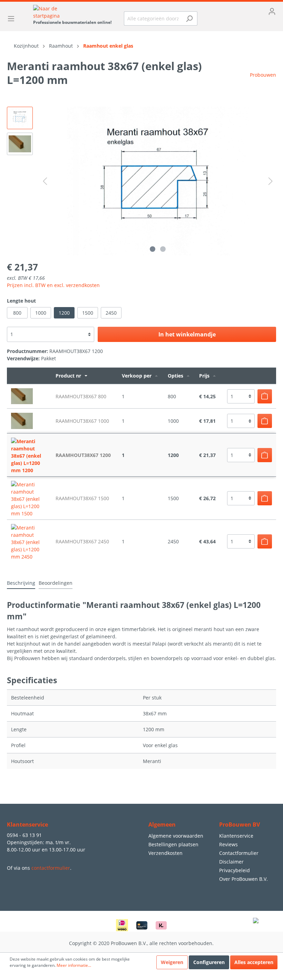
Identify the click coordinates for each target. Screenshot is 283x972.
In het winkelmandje (187, 334)
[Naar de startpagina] (72, 12)
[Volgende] (270, 181)
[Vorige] (45, 181)
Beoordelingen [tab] (55, 583)
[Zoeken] (189, 18)
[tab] (21, 582)
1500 (87, 312)
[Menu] (13, 19)
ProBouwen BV (239, 824)
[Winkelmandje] (241, 22)
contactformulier (50, 868)
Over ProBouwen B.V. (243, 879)
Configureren (209, 962)
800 (17, 312)
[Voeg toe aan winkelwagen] (264, 396)
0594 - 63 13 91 (24, 835)
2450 (111, 312)
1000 (40, 312)
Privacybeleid (234, 870)
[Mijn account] (241, 11)
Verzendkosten (165, 853)
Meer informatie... (74, 965)
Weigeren (172, 962)
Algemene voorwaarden (175, 835)
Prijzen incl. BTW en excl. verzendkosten (53, 285)
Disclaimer (231, 861)
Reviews (228, 844)
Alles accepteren (253, 962)
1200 (64, 312)
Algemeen (162, 824)
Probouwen (263, 75)
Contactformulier (238, 853)
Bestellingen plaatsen (173, 844)
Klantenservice (236, 835)
